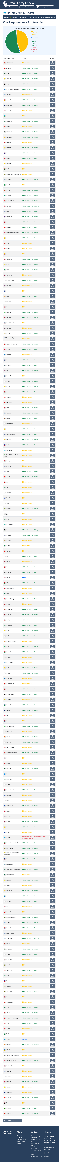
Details (52, 63)
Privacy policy (21, 1141)
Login (47, 1153)
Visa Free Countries (27, 7)
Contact (19, 1138)
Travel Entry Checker (22, 3)
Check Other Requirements (13, 1121)
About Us (19, 1136)
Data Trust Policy (22, 1139)
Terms (19, 1143)
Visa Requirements (11, 7)
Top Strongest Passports (45, 7)
